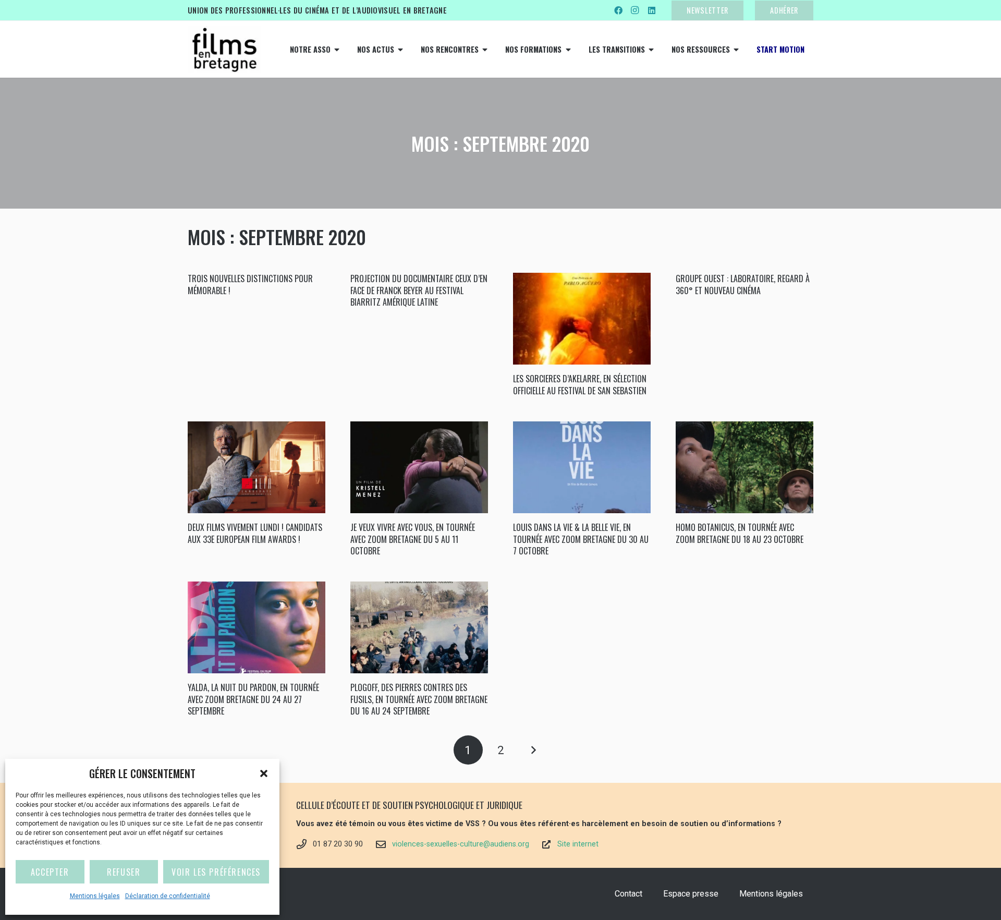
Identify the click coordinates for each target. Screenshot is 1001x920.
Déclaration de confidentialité (167, 896)
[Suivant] (532, 750)
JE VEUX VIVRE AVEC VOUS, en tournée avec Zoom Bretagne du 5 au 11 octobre (412, 539)
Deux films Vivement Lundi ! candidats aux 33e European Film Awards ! (255, 533)
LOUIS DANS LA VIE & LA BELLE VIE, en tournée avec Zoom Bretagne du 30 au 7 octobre (581, 539)
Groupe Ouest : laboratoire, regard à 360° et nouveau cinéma (743, 284)
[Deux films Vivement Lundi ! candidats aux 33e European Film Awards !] (256, 467)
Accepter (50, 872)
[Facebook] (618, 10)
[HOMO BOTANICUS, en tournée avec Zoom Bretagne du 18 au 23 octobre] (744, 467)
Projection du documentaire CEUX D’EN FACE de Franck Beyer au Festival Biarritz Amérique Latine (418, 290)
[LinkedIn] (651, 10)
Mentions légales (95, 896)
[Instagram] (635, 10)
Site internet (578, 844)
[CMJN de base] (224, 49)
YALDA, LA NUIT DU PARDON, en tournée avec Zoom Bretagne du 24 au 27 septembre (253, 699)
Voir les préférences (216, 872)
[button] (264, 773)
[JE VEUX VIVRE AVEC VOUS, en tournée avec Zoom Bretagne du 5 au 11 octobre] (419, 467)
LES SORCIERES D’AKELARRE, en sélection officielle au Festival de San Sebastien (579, 384)
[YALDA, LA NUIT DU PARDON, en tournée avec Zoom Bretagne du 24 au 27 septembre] (256, 627)
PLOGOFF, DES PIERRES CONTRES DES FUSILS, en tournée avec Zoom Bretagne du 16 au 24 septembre (418, 699)
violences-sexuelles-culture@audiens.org (460, 844)
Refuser (123, 872)
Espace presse (690, 894)
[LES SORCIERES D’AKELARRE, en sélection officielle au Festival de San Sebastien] (582, 319)
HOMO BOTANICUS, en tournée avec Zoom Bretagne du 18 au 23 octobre (739, 533)
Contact (628, 894)
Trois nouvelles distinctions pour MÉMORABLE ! (250, 284)
